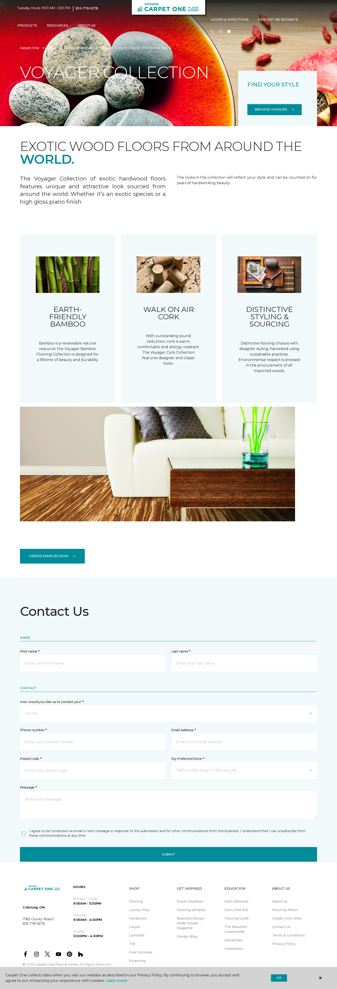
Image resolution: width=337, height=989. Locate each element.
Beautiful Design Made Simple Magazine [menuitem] (190, 923)
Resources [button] (57, 25)
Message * (28, 787)
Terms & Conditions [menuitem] (288, 935)
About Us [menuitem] (279, 901)
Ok (278, 978)
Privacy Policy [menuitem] (283, 944)
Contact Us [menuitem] (281, 927)
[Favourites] (220, 32)
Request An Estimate (278, 19)
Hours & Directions (230, 19)
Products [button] (27, 25)
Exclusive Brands (78, 48)
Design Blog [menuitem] (187, 936)
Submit (168, 854)
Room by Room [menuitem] (285, 910)
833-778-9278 (87, 8)
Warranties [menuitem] (233, 940)
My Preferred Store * (187, 758)
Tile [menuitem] (132, 944)
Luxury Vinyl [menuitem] (139, 910)
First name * (29, 651)
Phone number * (33, 730)
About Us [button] (87, 25)
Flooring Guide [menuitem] (236, 918)
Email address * (183, 730)
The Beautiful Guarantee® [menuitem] (235, 929)
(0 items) (229, 31)
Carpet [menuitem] (134, 927)
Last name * (180, 651)
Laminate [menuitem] (137, 935)
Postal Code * (30, 758)
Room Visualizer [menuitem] (190, 901)
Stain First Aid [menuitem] (236, 910)
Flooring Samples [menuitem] (191, 910)
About (52, 48)
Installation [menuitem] (233, 949)
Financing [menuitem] (137, 961)
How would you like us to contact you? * (52, 701)
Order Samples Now (48, 556)
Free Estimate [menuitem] (140, 952)
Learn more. (116, 980)
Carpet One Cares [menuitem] (287, 918)
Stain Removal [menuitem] (236, 901)
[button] (211, 32)
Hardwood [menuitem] (137, 918)
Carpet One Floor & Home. (57, 964)
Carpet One (29, 48)
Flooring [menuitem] (136, 901)
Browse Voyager (271, 109)
